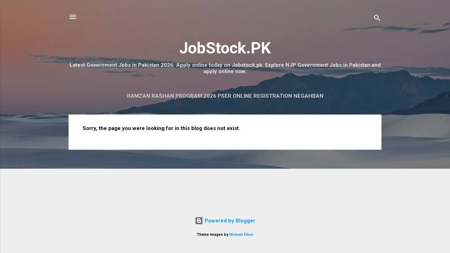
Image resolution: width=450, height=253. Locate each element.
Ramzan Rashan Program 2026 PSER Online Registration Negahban (225, 96)
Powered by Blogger (229, 221)
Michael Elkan (241, 234)
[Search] (377, 19)
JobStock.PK (225, 48)
